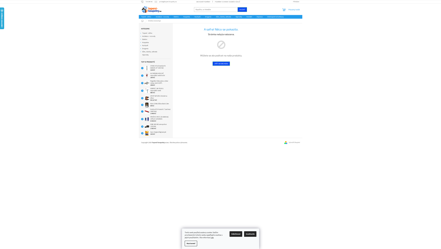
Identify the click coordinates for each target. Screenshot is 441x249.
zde (212, 237)
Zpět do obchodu (221, 64)
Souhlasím (250, 234)
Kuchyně (145, 45)
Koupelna (145, 42)
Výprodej (145, 55)
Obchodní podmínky (203, 2)
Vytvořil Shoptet (294, 142)
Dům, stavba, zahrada (149, 52)
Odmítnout (236, 234)
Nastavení (191, 243)
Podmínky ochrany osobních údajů (227, 2)
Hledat (242, 9)
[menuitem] (146, 17)
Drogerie (145, 48)
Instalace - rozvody (148, 36)
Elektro (144, 39)
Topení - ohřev (147, 33)
